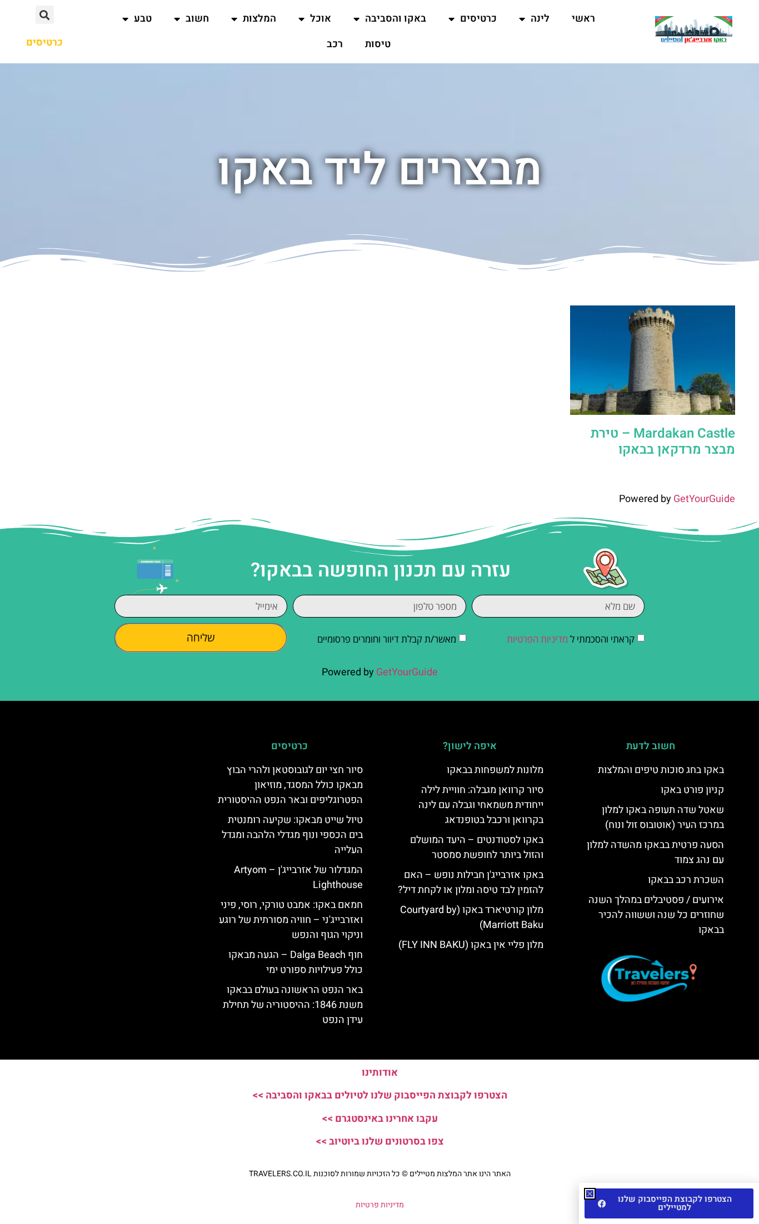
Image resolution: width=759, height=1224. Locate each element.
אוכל (320, 18)
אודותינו (380, 1072)
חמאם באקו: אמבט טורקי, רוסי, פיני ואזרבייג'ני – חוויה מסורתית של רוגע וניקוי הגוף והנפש (291, 919)
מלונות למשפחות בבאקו (495, 770)
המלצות (259, 18)
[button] (45, 15)
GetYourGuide (704, 498)
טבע (143, 18)
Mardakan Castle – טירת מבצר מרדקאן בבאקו (663, 441)
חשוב (197, 18)
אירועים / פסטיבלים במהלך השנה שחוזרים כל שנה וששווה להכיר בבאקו (656, 914)
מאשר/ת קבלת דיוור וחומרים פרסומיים (386, 639)
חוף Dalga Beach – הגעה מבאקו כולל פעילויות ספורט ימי (295, 962)
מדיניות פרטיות (380, 1205)
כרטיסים (478, 18)
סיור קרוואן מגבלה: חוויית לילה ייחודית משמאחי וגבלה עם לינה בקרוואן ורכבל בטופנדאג (480, 804)
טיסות (378, 44)
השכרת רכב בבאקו (686, 879)
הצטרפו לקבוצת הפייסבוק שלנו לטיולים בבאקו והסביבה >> (379, 1095)
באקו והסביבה (395, 18)
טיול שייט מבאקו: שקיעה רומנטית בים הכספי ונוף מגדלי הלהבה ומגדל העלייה (292, 834)
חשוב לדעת (650, 746)
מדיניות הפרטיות (537, 639)
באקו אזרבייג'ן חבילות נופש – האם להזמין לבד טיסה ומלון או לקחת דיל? (470, 882)
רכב (335, 44)
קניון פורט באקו (692, 789)
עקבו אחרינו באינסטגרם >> (380, 1118)
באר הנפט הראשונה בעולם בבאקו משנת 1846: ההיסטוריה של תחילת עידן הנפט (293, 1004)
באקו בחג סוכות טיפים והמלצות (661, 770)
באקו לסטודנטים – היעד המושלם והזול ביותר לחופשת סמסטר (476, 847)
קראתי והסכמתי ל (571, 639)
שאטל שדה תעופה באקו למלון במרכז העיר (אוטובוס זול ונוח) (663, 817)
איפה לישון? (470, 746)
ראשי (583, 18)
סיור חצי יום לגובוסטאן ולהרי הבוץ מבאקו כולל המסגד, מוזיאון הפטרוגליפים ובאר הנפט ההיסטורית (290, 785)
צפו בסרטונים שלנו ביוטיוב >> (380, 1141)
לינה (540, 18)
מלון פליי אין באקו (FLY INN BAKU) (470, 944)
